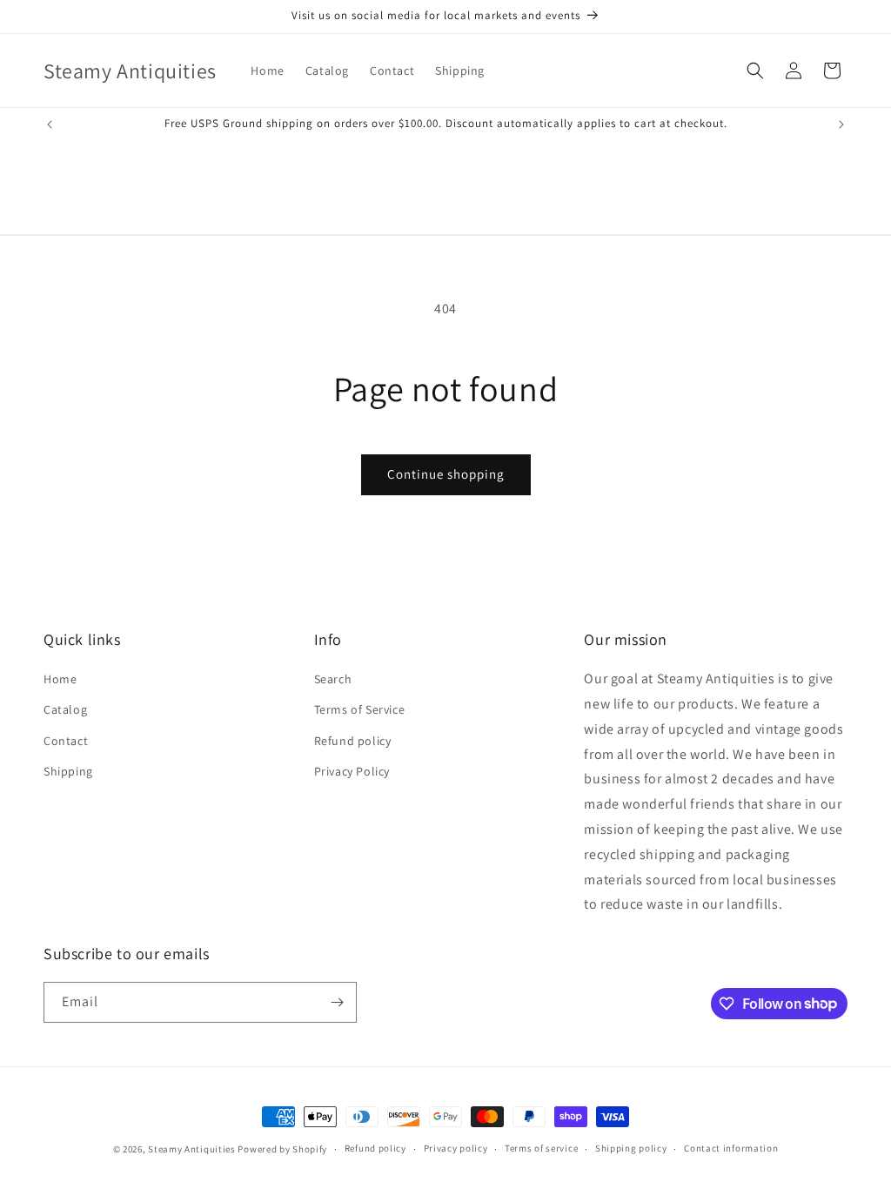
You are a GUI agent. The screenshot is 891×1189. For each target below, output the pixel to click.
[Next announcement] (841, 124)
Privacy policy (456, 1148)
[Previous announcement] (49, 124)
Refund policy (353, 741)
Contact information (731, 1148)
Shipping (68, 771)
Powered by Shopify (282, 1149)
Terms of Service (359, 709)
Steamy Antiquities (192, 1149)
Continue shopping (446, 474)
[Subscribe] (337, 1002)
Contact (66, 741)
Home (60, 679)
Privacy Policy (352, 771)
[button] (755, 70)
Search (333, 679)
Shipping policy (631, 1148)
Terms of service (541, 1148)
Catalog (65, 709)
